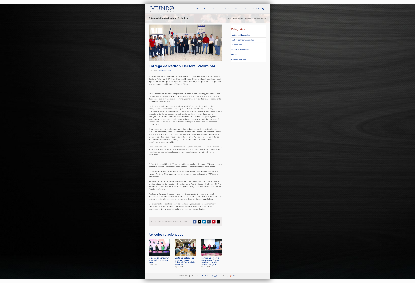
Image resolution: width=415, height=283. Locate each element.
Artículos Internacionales (243, 40)
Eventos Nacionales (165, 70)
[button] (263, 8)
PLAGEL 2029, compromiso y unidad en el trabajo (155, 260)
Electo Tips (237, 45)
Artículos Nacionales (241, 35)
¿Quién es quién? (239, 59)
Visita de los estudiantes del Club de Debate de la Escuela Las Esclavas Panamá (207, 262)
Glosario (235, 54)
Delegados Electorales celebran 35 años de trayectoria (181, 260)
